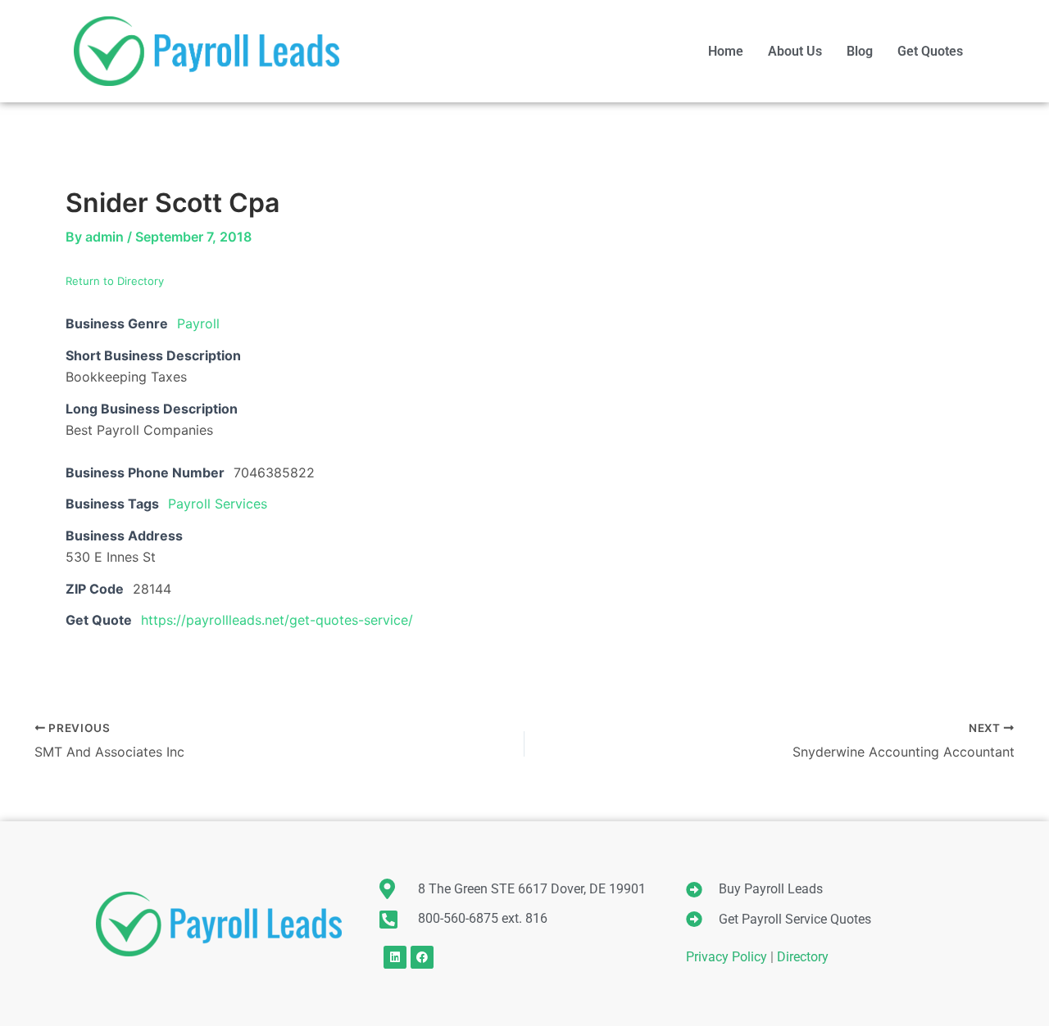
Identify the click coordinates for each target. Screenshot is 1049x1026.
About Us (795, 51)
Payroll (198, 323)
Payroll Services (217, 503)
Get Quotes (930, 51)
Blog (860, 51)
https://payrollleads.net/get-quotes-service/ (277, 620)
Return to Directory (115, 280)
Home (725, 51)
